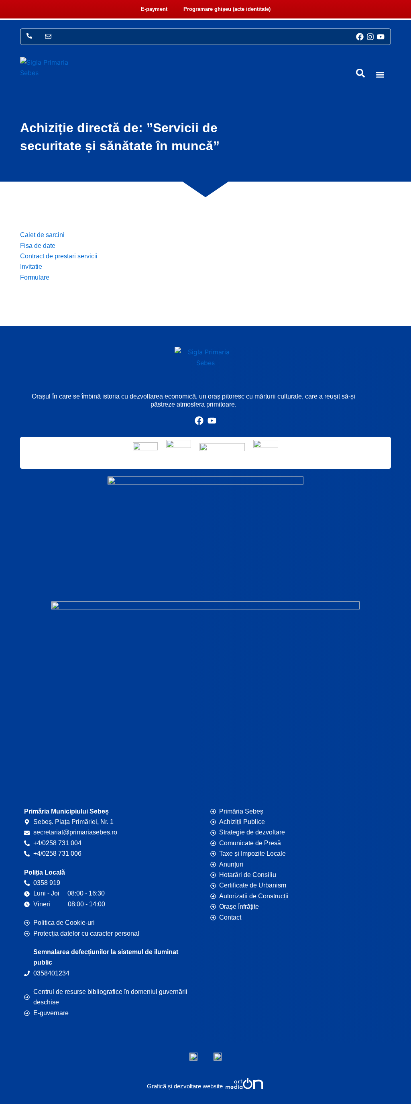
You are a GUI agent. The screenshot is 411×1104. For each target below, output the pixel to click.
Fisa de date (37, 245)
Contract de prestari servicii (59, 256)
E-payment (154, 9)
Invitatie (31, 266)
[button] (380, 75)
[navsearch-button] (360, 73)
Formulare (34, 277)
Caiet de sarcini (42, 234)
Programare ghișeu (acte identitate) (227, 9)
